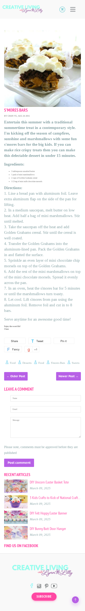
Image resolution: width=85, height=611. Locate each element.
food (13, 362)
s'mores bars (58, 362)
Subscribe (44, 596)
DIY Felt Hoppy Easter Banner (48, 513)
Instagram (39, 585)
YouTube (54, 585)
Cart (62, 9)
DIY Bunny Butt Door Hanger (48, 529)
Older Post (17, 376)
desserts (27, 362)
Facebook (31, 585)
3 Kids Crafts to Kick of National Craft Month (55, 498)
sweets (75, 362)
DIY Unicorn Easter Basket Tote (49, 482)
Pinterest (46, 585)
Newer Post (67, 376)
